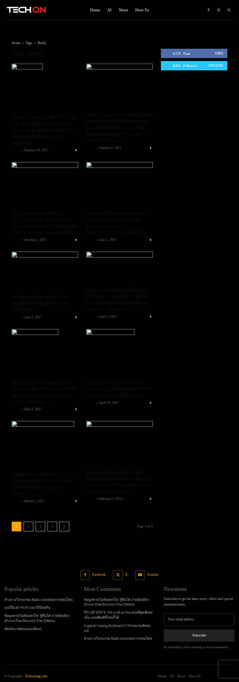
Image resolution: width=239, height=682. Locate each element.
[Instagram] (218, 10)
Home (16, 43)
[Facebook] (208, 10)
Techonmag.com (36, 676)
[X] (228, 10)
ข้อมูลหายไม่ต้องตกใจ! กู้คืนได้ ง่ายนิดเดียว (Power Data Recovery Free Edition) (116, 602)
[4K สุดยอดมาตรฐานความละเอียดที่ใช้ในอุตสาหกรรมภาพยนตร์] (45, 271)
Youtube (153, 575)
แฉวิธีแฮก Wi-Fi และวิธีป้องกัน (27, 608)
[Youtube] (140, 575)
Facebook (99, 575)
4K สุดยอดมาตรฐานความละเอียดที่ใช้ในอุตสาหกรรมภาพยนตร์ (40, 303)
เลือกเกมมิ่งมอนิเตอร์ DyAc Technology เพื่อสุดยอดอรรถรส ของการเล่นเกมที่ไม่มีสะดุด (119, 389)
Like (219, 53)
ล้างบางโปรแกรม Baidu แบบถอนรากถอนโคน (38, 600)
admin (16, 150)
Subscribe (199, 635)
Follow (216, 65)
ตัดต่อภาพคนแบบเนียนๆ (22, 629)
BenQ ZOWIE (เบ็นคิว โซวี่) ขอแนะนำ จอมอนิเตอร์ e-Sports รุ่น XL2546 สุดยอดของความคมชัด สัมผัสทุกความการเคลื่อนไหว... (44, 130)
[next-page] (64, 526)
